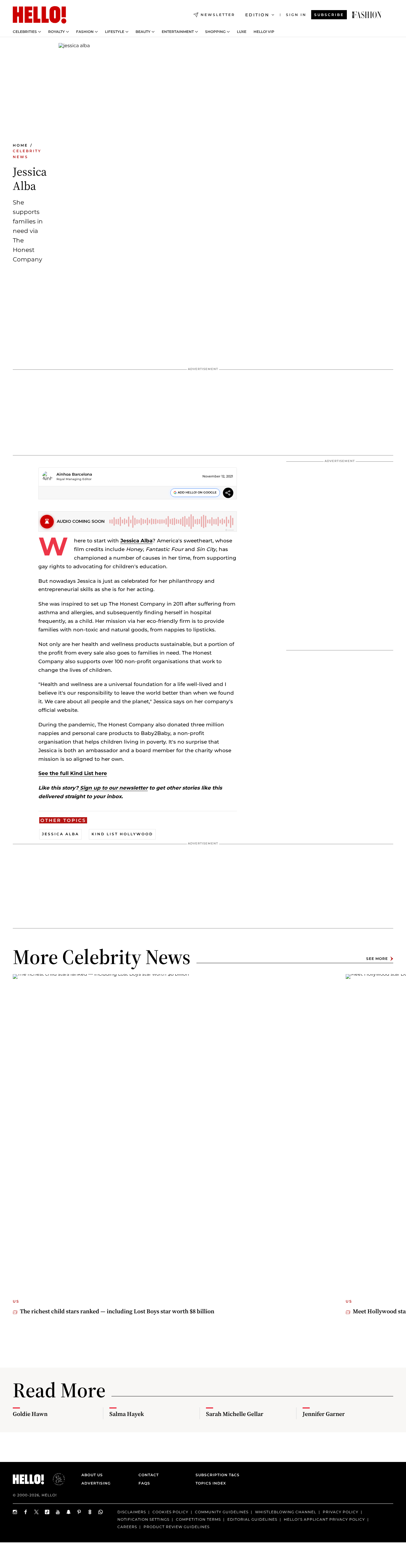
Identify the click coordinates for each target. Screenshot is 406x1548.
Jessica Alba (136, 541)
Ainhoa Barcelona (74, 474)
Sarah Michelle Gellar (234, 1414)
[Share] (228, 493)
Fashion (85, 32)
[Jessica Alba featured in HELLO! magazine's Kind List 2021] (366, 14)
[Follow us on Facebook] (25, 1512)
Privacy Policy (340, 1512)
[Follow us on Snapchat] (68, 1512)
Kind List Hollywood (122, 834)
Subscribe (329, 14)
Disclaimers (131, 1512)
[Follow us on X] (36, 1512)
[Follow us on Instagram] (15, 1512)
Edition (257, 15)
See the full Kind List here (72, 773)
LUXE (241, 32)
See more (377, 958)
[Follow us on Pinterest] (79, 1512)
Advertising (96, 1483)
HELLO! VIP (264, 32)
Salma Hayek (126, 1414)
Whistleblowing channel (285, 1512)
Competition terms (198, 1519)
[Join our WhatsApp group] (100, 1512)
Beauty (143, 32)
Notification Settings (143, 1519)
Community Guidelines (221, 1512)
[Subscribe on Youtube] (58, 1512)
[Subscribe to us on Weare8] (90, 1512)
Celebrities (25, 32)
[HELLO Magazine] (39, 15)
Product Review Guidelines (177, 1527)
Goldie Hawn (30, 1414)
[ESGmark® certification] (55, 1479)
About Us (92, 1475)
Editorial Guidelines (252, 1519)
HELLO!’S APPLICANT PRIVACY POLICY (324, 1519)
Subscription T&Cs (216, 1475)
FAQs (144, 1483)
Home (20, 145)
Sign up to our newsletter (113, 788)
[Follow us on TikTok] (47, 1512)
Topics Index (211, 1483)
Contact (149, 1475)
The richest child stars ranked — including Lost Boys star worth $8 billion (117, 1311)
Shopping (215, 32)
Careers (127, 1527)
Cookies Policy (170, 1512)
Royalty (56, 32)
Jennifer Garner (324, 1414)
